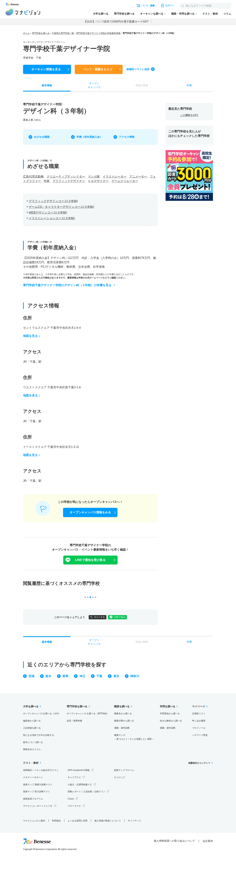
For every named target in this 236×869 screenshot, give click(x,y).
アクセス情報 (126, 136)
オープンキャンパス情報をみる (90, 512)
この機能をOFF (189, 115)
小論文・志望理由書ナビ (80, 784)
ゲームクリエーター (125, 181)
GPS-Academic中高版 (79, 770)
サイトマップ (134, 820)
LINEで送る (119, 617)
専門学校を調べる (124, 13)
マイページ (198, 706)
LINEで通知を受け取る (90, 559)
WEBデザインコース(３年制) (48, 212)
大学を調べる (100, 13)
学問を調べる (167, 706)
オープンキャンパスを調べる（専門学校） (88, 713)
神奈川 (134, 676)
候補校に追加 (138, 69)
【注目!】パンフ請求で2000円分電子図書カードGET (116, 21)
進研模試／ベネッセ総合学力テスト (40, 770)
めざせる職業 (42, 136)
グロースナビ (74, 806)
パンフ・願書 (97, 69)
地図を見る (30, 335)
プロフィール (198, 728)
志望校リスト (198, 713)
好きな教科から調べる (171, 720)
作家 (47, 181)
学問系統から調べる (170, 713)
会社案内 (208, 840)
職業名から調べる (123, 713)
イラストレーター (114, 176)
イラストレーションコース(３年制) (52, 218)
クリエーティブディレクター (66, 176)
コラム (227, 13)
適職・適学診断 (122, 728)
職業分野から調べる (124, 720)
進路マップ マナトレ (124, 770)
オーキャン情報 (46, 69)
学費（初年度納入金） (89, 136)
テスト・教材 (210, 13)
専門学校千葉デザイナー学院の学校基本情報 (98, 33)
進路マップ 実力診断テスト (36, 791)
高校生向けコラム (32, 749)
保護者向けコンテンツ (199, 763)
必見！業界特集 (74, 720)
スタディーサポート (33, 777)
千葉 (99, 676)
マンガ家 (94, 176)
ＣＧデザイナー (98, 181)
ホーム (26, 33)
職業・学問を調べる (183, 13)
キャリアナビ (74, 777)
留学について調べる (33, 742)
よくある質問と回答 (78, 820)
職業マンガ (134, 737)
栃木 (48, 676)
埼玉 (82, 676)
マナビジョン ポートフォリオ (37, 806)
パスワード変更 (200, 735)
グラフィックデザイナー (69, 181)
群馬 (65, 676)
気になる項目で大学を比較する (38, 735)
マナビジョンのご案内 (34, 820)
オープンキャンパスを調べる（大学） (42, 713)
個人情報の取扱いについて (107, 820)
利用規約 (56, 820)
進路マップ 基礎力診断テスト (37, 784)
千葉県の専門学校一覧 (63, 33)
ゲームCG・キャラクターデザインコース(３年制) (61, 206)
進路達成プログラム (33, 798)
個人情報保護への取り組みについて (174, 840)
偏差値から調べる (32, 720)
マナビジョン (23, 12)
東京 (116, 676)
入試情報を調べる (32, 728)
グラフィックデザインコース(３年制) (53, 201)
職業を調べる (122, 706)
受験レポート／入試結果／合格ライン (86, 791)
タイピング (119, 777)
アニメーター (138, 176)
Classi (71, 798)
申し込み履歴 (198, 720)
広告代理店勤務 (33, 176)
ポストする (99, 617)
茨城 (31, 676)
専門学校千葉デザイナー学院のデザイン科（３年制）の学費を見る (67, 285)
